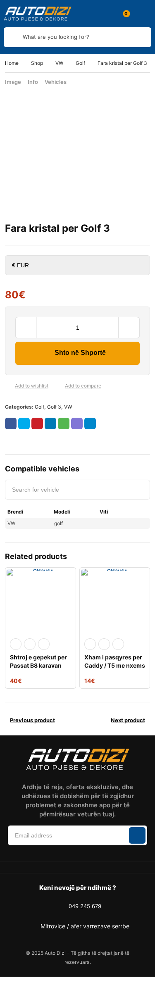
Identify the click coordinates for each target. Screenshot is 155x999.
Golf (80, 63)
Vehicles (56, 81)
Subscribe (137, 835)
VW (59, 63)
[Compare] (58, 386)
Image (13, 81)
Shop (37, 63)
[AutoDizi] (38, 14)
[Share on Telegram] (90, 423)
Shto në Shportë (80, 352)
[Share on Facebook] (11, 423)
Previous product (32, 720)
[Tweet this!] (24, 423)
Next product (128, 720)
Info (33, 81)
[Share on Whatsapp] (63, 423)
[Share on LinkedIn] (50, 423)
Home (12, 63)
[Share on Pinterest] (37, 423)
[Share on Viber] (77, 423)
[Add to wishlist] (8, 386)
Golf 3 (54, 407)
